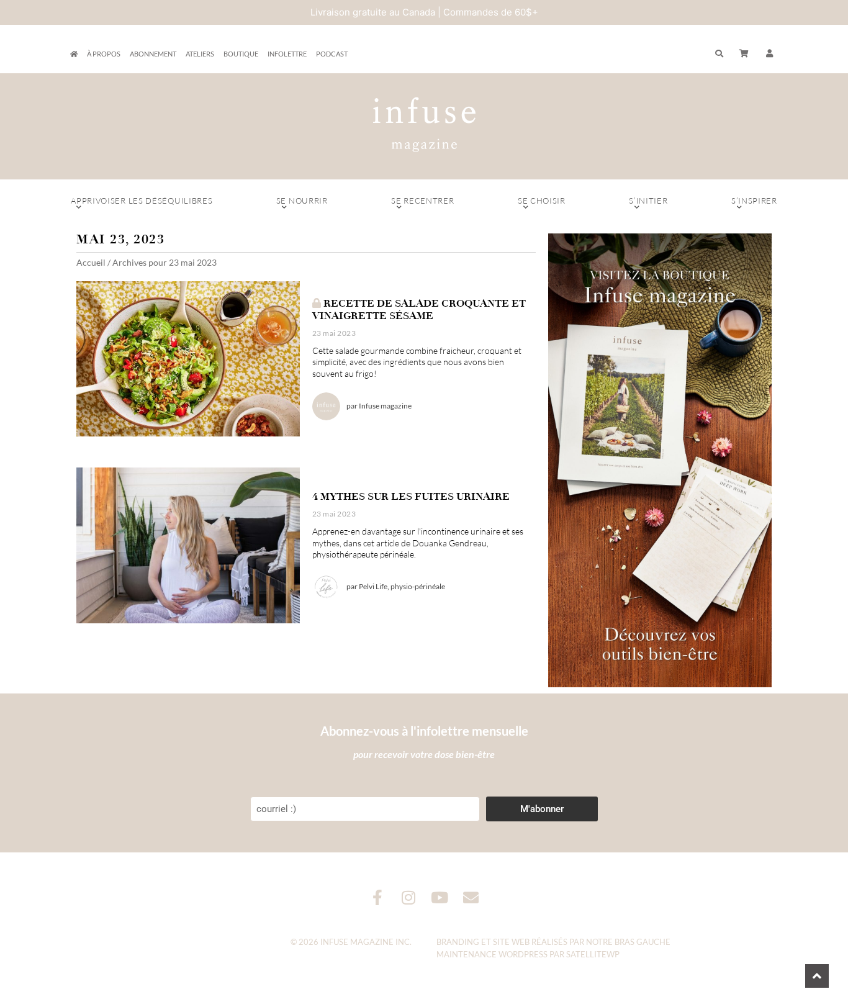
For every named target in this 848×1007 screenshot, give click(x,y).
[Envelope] (471, 897)
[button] (769, 54)
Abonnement (153, 54)
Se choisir (542, 200)
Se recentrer (422, 200)
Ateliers (200, 54)
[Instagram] (409, 897)
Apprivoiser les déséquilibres (141, 200)
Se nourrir (302, 200)
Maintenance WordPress (492, 954)
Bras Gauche (642, 942)
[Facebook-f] (378, 897)
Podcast (332, 54)
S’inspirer (754, 200)
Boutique (240, 54)
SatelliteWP (593, 954)
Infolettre (287, 54)
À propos (103, 54)
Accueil (91, 262)
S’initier (648, 200)
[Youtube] (440, 897)
